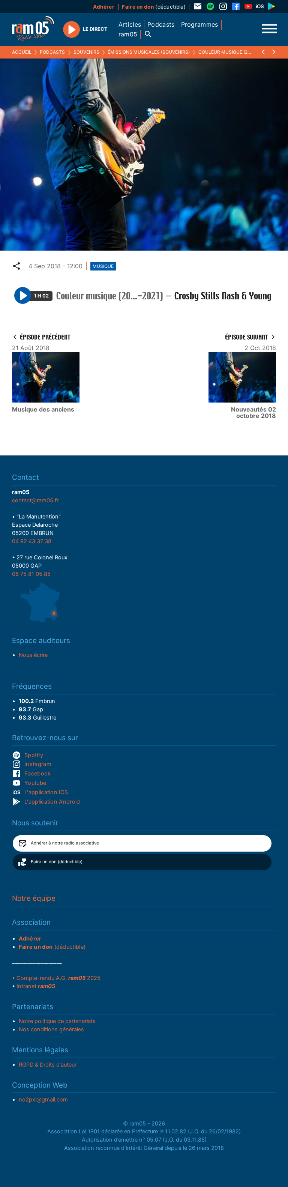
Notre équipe (34, 898)
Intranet (35, 986)
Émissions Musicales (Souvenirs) (149, 52)
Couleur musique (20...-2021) (233, 52)
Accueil (22, 52)
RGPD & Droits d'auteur (47, 1064)
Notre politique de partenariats (57, 1021)
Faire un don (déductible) (56, 861)
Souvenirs (86, 52)
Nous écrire (33, 655)
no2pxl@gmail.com (43, 1099)
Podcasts (52, 52)
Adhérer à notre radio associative (65, 843)
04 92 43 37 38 (31, 541)
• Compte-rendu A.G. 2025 (56, 978)
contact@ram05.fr (35, 500)
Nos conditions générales (51, 1029)
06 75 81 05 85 (31, 574)
